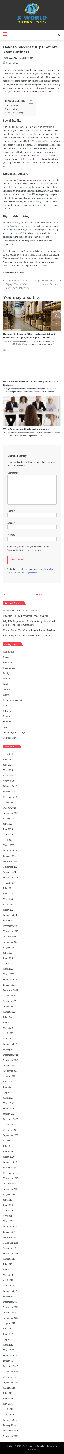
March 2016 (8, 1414)
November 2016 (10, 1371)
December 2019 (10, 1173)
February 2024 (10, 915)
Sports (6, 727)
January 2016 (9, 1425)
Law (5, 705)
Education (8, 662)
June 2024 (8, 893)
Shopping (7, 721)
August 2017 (9, 1323)
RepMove (33, 141)
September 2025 (10, 813)
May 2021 (8, 1092)
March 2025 (8, 845)
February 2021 (10, 1108)
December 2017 (10, 1301)
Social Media (12, 105)
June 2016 (8, 1398)
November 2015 (10, 1436)
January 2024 (9, 920)
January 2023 (9, 985)
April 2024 (8, 904)
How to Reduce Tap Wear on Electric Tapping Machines (29, 630)
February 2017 (10, 1355)
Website (11, 534)
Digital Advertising (15, 112)
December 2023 (10, 926)
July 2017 (7, 1328)
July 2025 (7, 824)
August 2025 (9, 818)
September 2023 (10, 942)
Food (5, 684)
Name (11, 511)
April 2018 (8, 1280)
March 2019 (8, 1221)
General (6, 689)
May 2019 (8, 1210)
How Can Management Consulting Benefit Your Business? (31, 383)
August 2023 (9, 947)
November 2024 (10, 867)
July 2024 (7, 888)
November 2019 (10, 1178)
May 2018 (8, 1275)
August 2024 (9, 883)
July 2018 (7, 1264)
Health (6, 695)
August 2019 (9, 1194)
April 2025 (8, 840)
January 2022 (9, 1049)
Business (19, 272)
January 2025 (9, 856)
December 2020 (10, 1119)
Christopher (27, 58)
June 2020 (8, 1151)
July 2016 (7, 1393)
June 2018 (8, 1269)
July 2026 (7, 759)
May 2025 (8, 834)
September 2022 (10, 1006)
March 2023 (8, 974)
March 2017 (8, 1350)
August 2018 (9, 1259)
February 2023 (10, 979)
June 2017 (8, 1334)
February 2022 (10, 1044)
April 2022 (8, 1033)
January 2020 (9, 1167)
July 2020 (7, 1146)
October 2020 (9, 1130)
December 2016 (10, 1366)
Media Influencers (14, 109)
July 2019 (7, 1199)
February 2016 (10, 1420)
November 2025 (10, 802)
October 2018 (9, 1248)
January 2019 (9, 1232)
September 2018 (10, 1253)
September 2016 (10, 1382)
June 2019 (8, 1205)
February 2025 (10, 850)
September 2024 (10, 877)
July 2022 (7, 1017)
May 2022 (8, 1028)
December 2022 (10, 990)
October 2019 (9, 1183)
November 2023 (10, 931)
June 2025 (8, 829)
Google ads (15, 226)
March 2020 (8, 1157)
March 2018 (8, 1285)
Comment (12, 473)
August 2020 (9, 1140)
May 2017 (8, 1339)
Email (11, 523)
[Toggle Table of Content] (29, 101)
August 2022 (9, 1012)
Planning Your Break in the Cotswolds (21, 610)
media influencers (11, 187)
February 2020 (10, 1162)
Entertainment (9, 668)
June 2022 (8, 1022)
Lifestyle (7, 711)
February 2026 (10, 786)
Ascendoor (41, 1446)
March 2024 (8, 909)
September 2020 (10, 1135)
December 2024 (10, 861)
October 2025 (9, 807)
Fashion (6, 678)
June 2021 (8, 1087)
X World (10, 1446)
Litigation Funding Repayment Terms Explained (25, 616)
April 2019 (8, 1216)
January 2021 (9, 1114)
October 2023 (9, 936)
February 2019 (10, 1226)
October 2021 (9, 1065)
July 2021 (7, 1081)
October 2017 (9, 1312)
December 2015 (10, 1430)
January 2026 (9, 791)
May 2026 (8, 770)
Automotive (8, 652)
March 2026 (8, 781)
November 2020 (10, 1124)
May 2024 (8, 899)
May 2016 (8, 1404)
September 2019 (10, 1189)
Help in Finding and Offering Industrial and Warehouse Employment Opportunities (29, 336)
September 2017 (10, 1318)
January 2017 (9, 1361)
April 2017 (8, 1344)
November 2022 (10, 995)
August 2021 (9, 1076)
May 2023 (8, 963)
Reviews (7, 716)
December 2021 (10, 1054)
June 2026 (8, 764)
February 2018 (10, 1291)
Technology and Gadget (14, 732)
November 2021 (10, 1060)
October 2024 (9, 872)
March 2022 (8, 1038)
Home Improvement (12, 700)
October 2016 (9, 1377)
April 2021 (8, 1097)
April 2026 (8, 775)
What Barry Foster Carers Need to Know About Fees (28, 635)
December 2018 (10, 1237)
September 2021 (10, 1071)
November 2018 (10, 1242)
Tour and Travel (10, 737)
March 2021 (8, 1103)
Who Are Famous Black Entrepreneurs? (26, 429)
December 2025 (10, 797)
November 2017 (10, 1307)
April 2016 (8, 1409)
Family (6, 673)
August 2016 (9, 1387)
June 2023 (8, 958)
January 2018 (9, 1296)
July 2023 (7, 952)
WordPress (31, 1449)
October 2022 (9, 1001)
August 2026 (9, 754)
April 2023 (8, 969)
